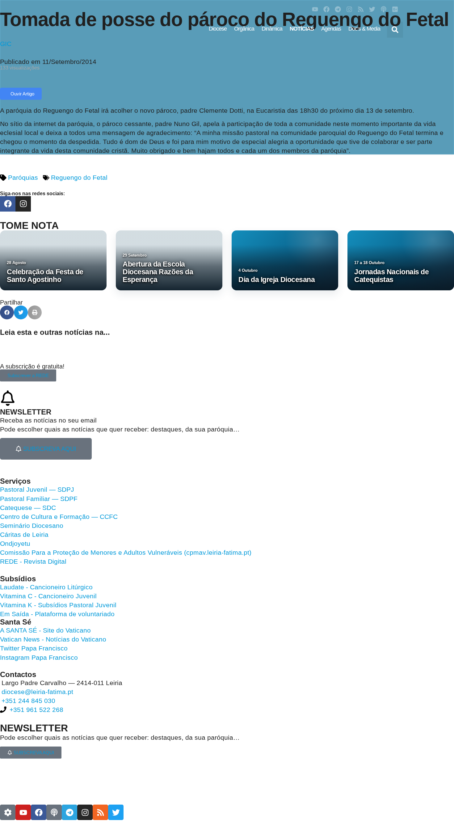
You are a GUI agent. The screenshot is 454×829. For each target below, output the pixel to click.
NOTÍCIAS (302, 29)
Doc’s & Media (364, 29)
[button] (395, 30)
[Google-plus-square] (395, 9)
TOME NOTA (29, 225)
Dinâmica (272, 29)
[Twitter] (372, 9)
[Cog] (7, 812)
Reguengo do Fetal (79, 177)
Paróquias (23, 177)
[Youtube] (315, 9)
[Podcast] (383, 9)
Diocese (218, 29)
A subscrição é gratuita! (32, 366)
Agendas (331, 29)
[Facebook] (326, 9)
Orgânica (244, 29)
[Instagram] (349, 9)
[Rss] (361, 9)
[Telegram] (338, 9)
